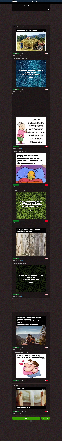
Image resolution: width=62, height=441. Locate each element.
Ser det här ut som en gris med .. (21, 226)
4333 (42, 420)
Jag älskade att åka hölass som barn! (22, 26)
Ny (32, 1)
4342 (17, 420)
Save (47, 53)
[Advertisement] (31, 18)
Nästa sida (26, 418)
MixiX (21, 91)
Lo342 (22, 148)
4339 (25, 420)
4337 (31, 420)
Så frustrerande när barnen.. (20, 58)
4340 (22, 420)
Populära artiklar (27, 1)
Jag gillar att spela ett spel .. (20, 151)
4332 (45, 420)
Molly (21, 55)
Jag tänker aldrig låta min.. (20, 263)
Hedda (22, 260)
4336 (34, 420)
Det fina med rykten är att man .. (21, 352)
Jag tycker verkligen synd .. (20, 190)
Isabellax (22, 349)
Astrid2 (22, 381)
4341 (20, 420)
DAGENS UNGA (17, 385)
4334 (39, 420)
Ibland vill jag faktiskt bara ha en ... (22, 314)
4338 (28, 420)
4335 (36, 420)
